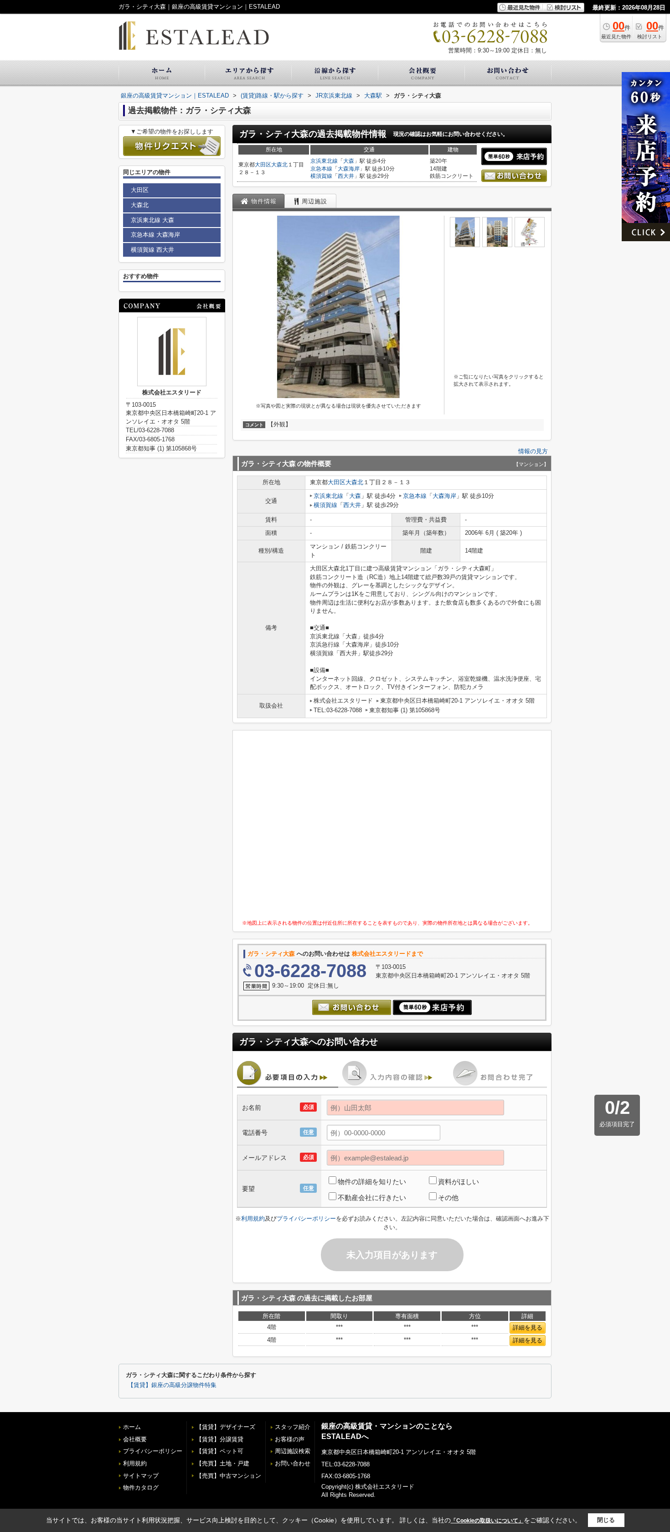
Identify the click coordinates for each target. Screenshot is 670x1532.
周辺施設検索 (292, 1451)
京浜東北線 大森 (152, 220)
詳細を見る (527, 1327)
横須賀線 (321, 176)
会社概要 (135, 1439)
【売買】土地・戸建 (222, 1463)
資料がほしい (458, 1181)
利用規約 (253, 1218)
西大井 (346, 176)
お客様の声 (289, 1439)
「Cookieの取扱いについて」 (487, 1520)
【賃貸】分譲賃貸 (219, 1439)
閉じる (606, 1519)
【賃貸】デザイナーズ (225, 1426)
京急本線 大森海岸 (155, 234)
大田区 (263, 164)
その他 (448, 1197)
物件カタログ (141, 1487)
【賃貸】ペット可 (219, 1451)
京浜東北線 (324, 161)
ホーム (132, 1426)
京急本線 (321, 169)
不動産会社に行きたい (372, 1197)
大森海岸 (349, 169)
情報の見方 (533, 451)
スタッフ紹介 (292, 1426)
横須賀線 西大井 (152, 249)
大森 (348, 161)
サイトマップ (141, 1475)
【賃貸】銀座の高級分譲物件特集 (172, 1385)
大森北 (279, 164)
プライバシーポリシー (306, 1218)
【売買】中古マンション (228, 1475)
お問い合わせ (292, 1463)
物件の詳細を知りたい (372, 1181)
